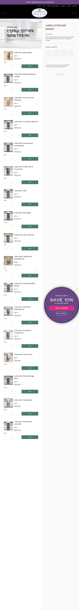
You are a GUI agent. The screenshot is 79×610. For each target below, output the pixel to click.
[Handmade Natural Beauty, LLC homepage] (39, 13)
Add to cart (59, 74)
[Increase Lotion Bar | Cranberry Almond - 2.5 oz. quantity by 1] (19, 135)
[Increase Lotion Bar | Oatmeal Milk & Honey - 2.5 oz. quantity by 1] (19, 299)
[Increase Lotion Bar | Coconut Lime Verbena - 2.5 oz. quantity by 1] (19, 113)
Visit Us (69, 6)
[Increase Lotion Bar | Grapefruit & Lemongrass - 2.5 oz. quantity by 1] (19, 159)
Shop (44, 6)
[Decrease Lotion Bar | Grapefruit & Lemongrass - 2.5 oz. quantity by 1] (5, 159)
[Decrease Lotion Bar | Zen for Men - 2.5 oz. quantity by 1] (5, 368)
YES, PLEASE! (61, 308)
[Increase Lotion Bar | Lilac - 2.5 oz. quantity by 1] (19, 204)
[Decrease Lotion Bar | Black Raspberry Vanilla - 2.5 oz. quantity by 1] (5, 89)
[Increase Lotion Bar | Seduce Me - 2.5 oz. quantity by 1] (19, 413)
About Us (74, 6)
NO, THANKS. (62, 313)
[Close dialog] (76, 289)
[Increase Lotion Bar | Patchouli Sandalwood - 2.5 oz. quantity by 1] (19, 322)
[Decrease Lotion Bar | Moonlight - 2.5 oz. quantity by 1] (5, 226)
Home (39, 6)
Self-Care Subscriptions (53, 6)
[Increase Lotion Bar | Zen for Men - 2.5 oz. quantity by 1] (19, 368)
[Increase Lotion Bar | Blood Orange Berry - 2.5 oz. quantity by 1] (19, 391)
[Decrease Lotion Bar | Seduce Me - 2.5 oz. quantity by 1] (5, 413)
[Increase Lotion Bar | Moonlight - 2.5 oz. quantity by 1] (19, 226)
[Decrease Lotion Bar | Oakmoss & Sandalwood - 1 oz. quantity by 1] (5, 275)
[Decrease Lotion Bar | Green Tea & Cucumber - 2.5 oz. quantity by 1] (5, 182)
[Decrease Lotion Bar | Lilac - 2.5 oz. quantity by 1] (5, 204)
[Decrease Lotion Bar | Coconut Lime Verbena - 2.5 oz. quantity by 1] (5, 113)
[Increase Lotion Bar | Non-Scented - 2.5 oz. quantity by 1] (19, 248)
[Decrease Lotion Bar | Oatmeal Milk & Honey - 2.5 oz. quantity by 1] (5, 299)
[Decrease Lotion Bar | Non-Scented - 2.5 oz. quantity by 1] (5, 248)
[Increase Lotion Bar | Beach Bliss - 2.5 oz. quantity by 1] (19, 66)
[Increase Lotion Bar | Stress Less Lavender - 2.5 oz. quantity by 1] (19, 437)
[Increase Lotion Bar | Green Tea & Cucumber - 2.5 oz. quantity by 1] (19, 182)
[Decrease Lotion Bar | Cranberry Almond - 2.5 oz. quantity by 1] (5, 135)
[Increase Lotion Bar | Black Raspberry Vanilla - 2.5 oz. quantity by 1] (19, 89)
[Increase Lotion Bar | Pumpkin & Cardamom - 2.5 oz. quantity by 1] (19, 346)
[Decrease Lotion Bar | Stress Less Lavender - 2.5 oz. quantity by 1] (5, 437)
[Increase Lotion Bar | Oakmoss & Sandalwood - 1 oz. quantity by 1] (19, 275)
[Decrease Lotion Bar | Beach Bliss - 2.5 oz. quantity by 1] (5, 66)
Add (30, 66)
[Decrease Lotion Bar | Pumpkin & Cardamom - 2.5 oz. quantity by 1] (5, 346)
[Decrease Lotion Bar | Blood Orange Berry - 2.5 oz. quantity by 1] (5, 391)
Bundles (63, 6)
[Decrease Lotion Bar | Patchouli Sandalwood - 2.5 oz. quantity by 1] (5, 322)
